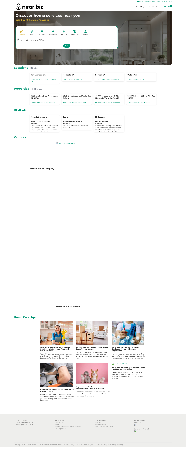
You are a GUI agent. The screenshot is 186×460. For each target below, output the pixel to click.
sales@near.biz (26, 423)
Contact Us (59, 423)
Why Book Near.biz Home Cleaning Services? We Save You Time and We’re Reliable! (55, 349)
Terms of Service (56, 445)
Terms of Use (101, 445)
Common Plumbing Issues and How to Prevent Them (57, 390)
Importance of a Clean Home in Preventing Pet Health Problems (90, 387)
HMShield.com (100, 425)
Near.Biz (98, 423)
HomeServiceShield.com (104, 427)
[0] (169, 7)
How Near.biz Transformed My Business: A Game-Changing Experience (125, 349)
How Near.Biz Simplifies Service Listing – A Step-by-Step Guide (129, 368)
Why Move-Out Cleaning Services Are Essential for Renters (92, 348)
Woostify (120, 445)
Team (57, 425)
